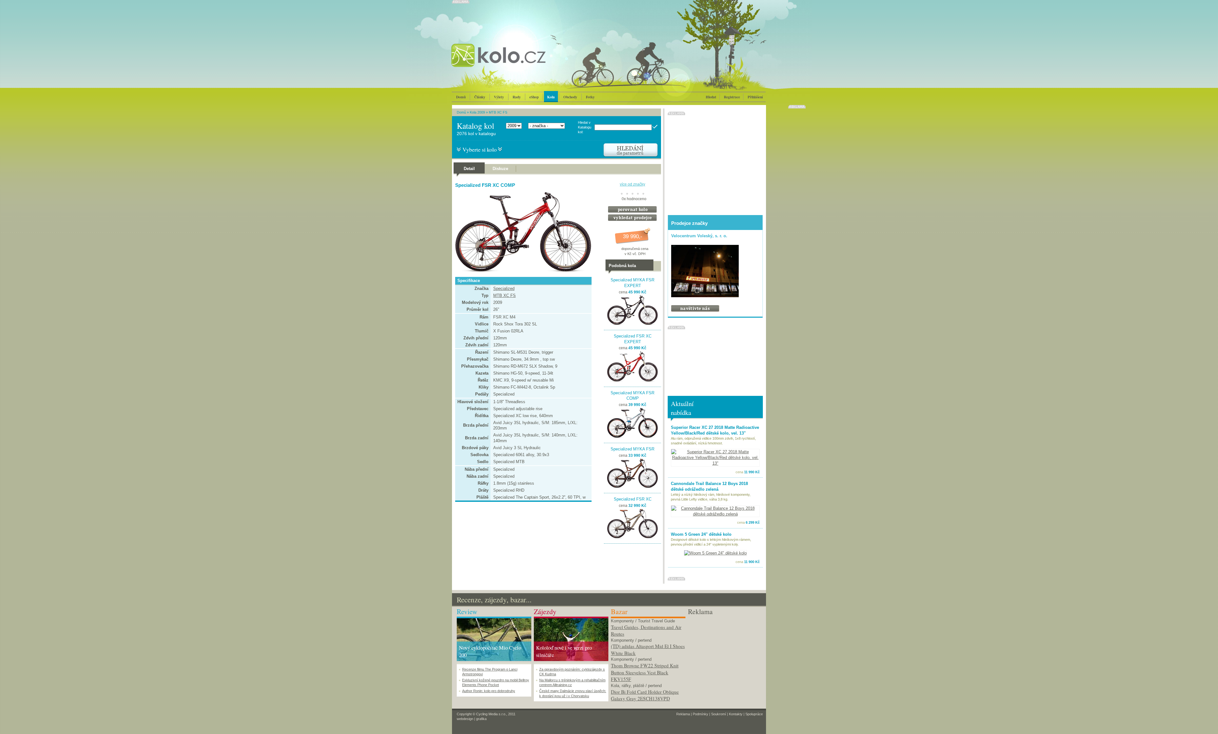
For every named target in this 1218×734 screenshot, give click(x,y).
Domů (461, 97)
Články (479, 97)
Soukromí (718, 714)
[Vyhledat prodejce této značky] (632, 219)
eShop (534, 97)
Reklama (683, 714)
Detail (469, 168)
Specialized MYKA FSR (632, 449)
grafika (481, 719)
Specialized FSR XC (633, 499)
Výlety (499, 97)
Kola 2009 (477, 112)
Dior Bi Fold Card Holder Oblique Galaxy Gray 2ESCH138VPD (645, 695)
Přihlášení (755, 97)
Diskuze (500, 168)
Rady (517, 97)
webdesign (465, 719)
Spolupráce (754, 714)
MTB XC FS (498, 112)
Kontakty (736, 714)
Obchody (570, 97)
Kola (551, 97)
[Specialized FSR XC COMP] (522, 271)
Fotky (590, 97)
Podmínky (700, 714)
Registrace (732, 97)
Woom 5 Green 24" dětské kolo (701, 534)
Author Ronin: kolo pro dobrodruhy (488, 691)
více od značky (632, 184)
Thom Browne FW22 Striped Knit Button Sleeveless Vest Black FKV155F (644, 672)
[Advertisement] (725, 656)
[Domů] (515, 62)
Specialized (503, 288)
